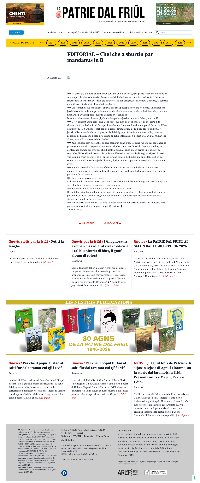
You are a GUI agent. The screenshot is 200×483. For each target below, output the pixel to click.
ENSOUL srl (66, 459)
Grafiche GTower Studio (84, 459)
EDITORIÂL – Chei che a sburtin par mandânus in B (110, 57)
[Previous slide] (42, 42)
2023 (86, 42)
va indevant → (112, 223)
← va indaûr (86, 223)
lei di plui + (47, 262)
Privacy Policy (102, 436)
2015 (180, 42)
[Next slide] (189, 42)
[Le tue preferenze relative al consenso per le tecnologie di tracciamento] (195, 478)
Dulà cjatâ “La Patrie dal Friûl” (83, 32)
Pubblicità (88, 436)
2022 (98, 42)
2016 (168, 42)
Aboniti (16, 32)
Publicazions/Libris (114, 32)
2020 (121, 42)
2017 (156, 42)
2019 (133, 42)
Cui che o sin (55, 32)
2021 (109, 42)
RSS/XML (77, 436)
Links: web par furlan (140, 32)
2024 (74, 42)
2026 (51, 42)
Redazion (65, 436)
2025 (63, 42)
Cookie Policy (67, 440)
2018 (145, 42)
